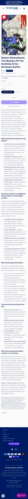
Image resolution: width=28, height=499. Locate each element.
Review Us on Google (9, 438)
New (19, 92)
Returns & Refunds (18, 408)
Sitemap (5, 436)
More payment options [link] (14, 106)
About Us (5, 429)
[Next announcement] (25, 2)
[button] (3, 8)
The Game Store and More (16, 459)
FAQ (4, 432)
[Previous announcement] (2, 2)
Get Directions (14, 498)
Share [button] (5, 412)
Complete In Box (8, 92)
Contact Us (6, 434)
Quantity (3, 80)
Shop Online (14, 490)
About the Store (14, 492)
